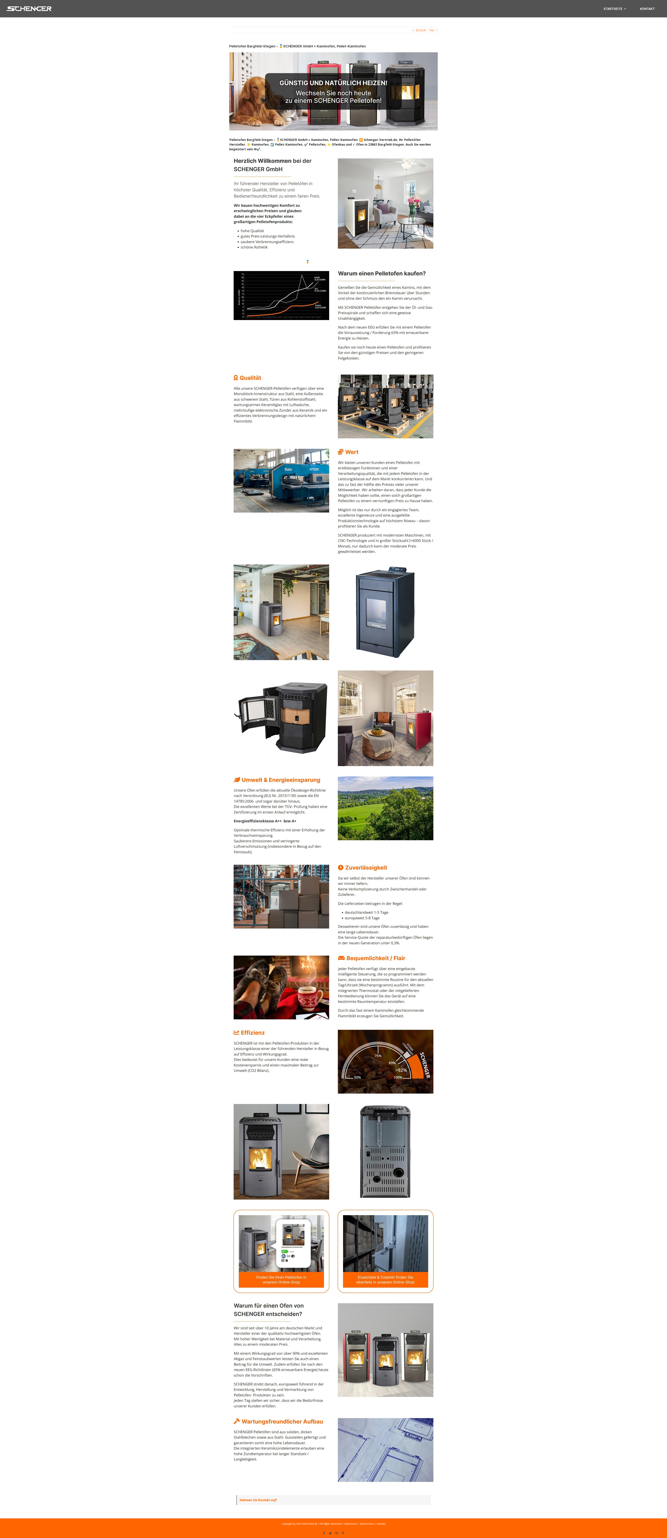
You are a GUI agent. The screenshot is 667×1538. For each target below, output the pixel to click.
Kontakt (381, 1523)
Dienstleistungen (403, 262)
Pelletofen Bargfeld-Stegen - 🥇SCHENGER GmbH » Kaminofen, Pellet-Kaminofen (322, 262)
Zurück (420, 30)
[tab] (247, 261)
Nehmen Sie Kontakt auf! (258, 1500)
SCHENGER (247, 262)
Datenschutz (367, 1523)
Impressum (350, 1523)
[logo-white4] (29, 7)
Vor (432, 30)
